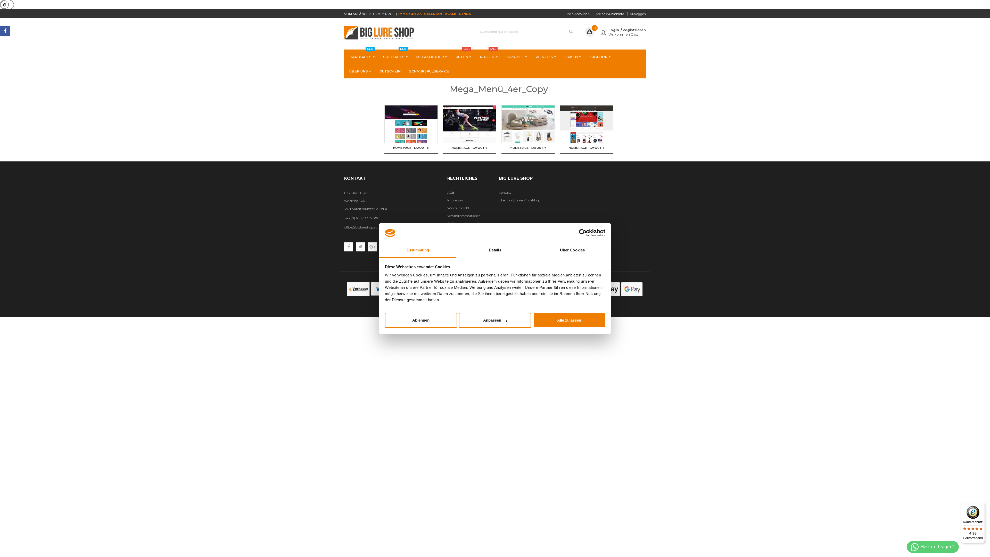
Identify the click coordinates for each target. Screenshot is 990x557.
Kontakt (505, 192)
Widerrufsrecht (458, 208)
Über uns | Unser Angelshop (519, 200)
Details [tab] (495, 250)
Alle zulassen (569, 320)
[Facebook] (5, 31)
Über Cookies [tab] (572, 250)
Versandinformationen (464, 216)
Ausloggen (638, 14)
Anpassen (492, 320)
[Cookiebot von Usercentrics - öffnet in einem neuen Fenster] (582, 233)
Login (613, 30)
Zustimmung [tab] (417, 250)
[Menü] (982, 506)
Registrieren (634, 30)
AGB (451, 192)
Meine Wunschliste (610, 14)
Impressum (455, 200)
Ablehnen (421, 320)
